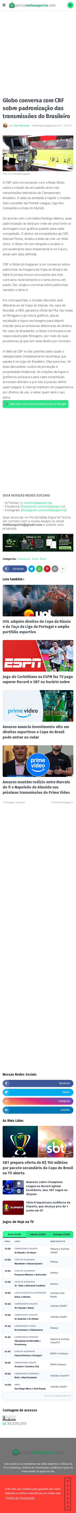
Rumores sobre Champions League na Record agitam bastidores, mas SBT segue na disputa (47, 1188)
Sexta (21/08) (14, 1234)
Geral (35, 559)
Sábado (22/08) (38, 1234)
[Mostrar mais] (62, 568)
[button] (4, 5)
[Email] (55, 568)
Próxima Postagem (61, 802)
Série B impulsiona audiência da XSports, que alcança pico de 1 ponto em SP (48, 1206)
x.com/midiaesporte (36, 503)
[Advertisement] (38, 55)
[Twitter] (31, 568)
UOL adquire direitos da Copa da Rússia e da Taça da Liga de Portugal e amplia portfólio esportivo (37, 626)
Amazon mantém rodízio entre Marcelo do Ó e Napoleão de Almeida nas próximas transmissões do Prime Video (36, 787)
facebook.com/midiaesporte (43, 506)
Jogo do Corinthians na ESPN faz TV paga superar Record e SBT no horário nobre (38, 679)
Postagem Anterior (14, 802)
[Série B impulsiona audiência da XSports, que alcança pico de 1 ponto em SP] (13, 1208)
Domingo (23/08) (61, 1234)
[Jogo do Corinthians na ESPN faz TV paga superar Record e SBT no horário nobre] (38, 656)
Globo (43, 559)
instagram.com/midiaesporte (43, 510)
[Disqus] (38, 848)
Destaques (24, 559)
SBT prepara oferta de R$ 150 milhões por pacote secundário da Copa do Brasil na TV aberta (38, 1167)
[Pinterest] (47, 568)
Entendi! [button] (68, 1494)
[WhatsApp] (39, 568)
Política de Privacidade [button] (20, 1498)
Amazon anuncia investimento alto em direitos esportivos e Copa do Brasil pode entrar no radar (36, 732)
